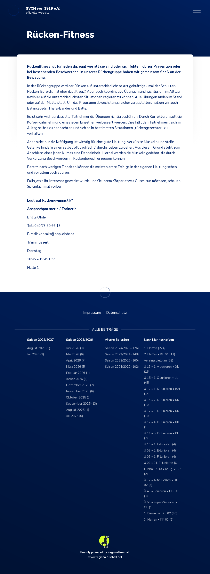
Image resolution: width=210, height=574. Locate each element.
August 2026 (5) (38, 348)
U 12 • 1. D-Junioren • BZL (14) (162, 391)
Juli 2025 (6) (74, 416)
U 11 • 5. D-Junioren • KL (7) (161, 435)
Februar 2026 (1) (78, 373)
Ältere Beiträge (117, 340)
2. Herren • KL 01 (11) (159, 354)
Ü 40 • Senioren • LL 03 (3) (160, 493)
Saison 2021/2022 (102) (122, 367)
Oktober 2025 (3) (78, 397)
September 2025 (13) (81, 404)
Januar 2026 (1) (77, 379)
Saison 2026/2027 (40, 340)
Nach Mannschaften (159, 340)
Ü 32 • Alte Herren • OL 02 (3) (161, 482)
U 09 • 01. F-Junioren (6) (161, 463)
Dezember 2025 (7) (80, 385)
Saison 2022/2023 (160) (122, 360)
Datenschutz (116, 312)
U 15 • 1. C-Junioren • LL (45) (161, 380)
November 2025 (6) (80, 391)
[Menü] (197, 10)
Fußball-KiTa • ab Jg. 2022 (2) (162, 471)
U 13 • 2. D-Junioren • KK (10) (161, 402)
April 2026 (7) (76, 360)
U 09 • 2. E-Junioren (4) (160, 450)
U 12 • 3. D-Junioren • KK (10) (161, 413)
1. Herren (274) (154, 348)
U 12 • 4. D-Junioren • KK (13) (161, 424)
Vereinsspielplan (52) (158, 360)
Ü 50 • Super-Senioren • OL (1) (161, 504)
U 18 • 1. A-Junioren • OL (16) (161, 369)
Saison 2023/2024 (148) (122, 354)
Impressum (92, 312)
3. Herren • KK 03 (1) (158, 519)
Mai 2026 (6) (75, 354)
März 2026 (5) (76, 367)
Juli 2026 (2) (35, 354)
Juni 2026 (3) (75, 348)
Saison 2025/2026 (79, 340)
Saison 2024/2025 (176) (122, 348)
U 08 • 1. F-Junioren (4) (160, 457)
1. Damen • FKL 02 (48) (160, 513)
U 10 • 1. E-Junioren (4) (160, 444)
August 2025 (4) (77, 410)
